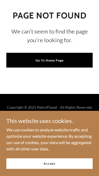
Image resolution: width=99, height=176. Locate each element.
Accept (49, 163)
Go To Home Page (50, 60)
